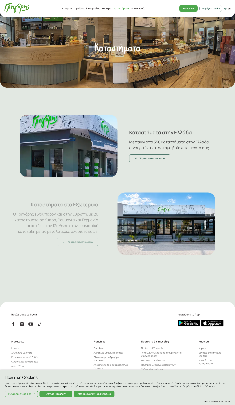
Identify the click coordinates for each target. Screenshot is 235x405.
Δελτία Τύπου (18, 366)
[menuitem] (67, 8)
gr (225, 8)
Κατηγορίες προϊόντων (153, 360)
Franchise (188, 8)
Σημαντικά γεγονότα (21, 352)
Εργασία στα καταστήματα (206, 362)
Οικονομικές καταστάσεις (24, 361)
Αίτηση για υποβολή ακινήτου (108, 352)
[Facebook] (13, 324)
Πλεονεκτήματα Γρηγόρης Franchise (107, 359)
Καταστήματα (121, 8)
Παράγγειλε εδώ (211, 8)
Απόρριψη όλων (56, 394)
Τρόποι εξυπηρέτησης (152, 369)
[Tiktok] (39, 324)
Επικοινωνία (138, 8)
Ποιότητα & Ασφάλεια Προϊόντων (158, 364)
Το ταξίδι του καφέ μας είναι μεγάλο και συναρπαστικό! (161, 354)
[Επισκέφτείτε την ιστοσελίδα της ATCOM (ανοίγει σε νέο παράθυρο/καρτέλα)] (217, 401)
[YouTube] (31, 324)
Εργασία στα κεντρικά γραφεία (210, 354)
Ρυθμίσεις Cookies (19, 394)
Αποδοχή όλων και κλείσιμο (94, 394)
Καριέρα (106, 8)
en (229, 8)
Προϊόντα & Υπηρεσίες (86, 8)
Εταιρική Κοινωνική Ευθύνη (25, 357)
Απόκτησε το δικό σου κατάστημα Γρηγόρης (111, 366)
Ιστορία (15, 348)
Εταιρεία (67, 8)
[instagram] (22, 324)
